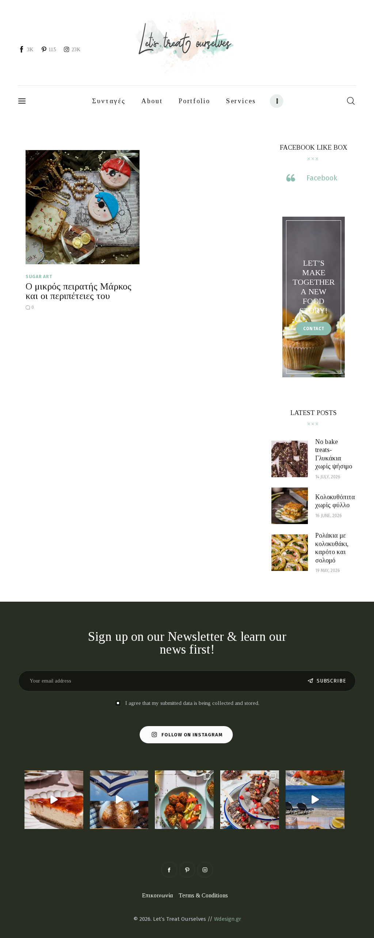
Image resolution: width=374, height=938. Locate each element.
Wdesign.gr (227, 919)
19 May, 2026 (327, 570)
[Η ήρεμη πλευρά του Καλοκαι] (119, 799)
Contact (313, 328)
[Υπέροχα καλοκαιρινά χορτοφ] (184, 799)
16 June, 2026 (328, 515)
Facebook (321, 177)
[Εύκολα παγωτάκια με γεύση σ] (249, 799)
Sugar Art (39, 276)
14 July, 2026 (327, 476)
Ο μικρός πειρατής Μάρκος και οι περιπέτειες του (78, 291)
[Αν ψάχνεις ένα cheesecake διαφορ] (53, 799)
